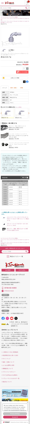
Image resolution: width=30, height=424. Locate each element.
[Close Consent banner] (27, 402)
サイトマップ (6, 358)
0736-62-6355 (10, 288)
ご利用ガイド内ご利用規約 (10, 352)
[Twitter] (16, 319)
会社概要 (8, 270)
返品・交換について (8, 362)
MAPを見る (22, 270)
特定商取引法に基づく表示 (10, 355)
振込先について (7, 381)
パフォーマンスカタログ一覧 (11, 378)
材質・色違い (13, 87)
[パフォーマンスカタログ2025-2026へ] (15, 396)
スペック (4, 87)
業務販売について (8, 368)
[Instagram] (7, 319)
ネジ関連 (15, 17)
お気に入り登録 (15, 78)
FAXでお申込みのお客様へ (10, 375)
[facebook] (3, 319)
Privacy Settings (15, 413)
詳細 (21, 87)
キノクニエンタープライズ (7, 17)
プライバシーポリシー (9, 372)
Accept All (15, 417)
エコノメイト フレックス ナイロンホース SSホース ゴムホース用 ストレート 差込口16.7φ (18, 218)
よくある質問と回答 (8, 365)
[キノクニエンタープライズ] (9, 3)
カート (27, 3)
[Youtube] (11, 319)
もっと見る (18, 107)
